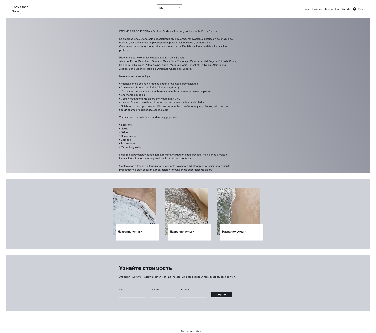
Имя (121, 290)
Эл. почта (185, 290)
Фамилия (154, 290)
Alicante (15, 11)
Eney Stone (20, 7)
